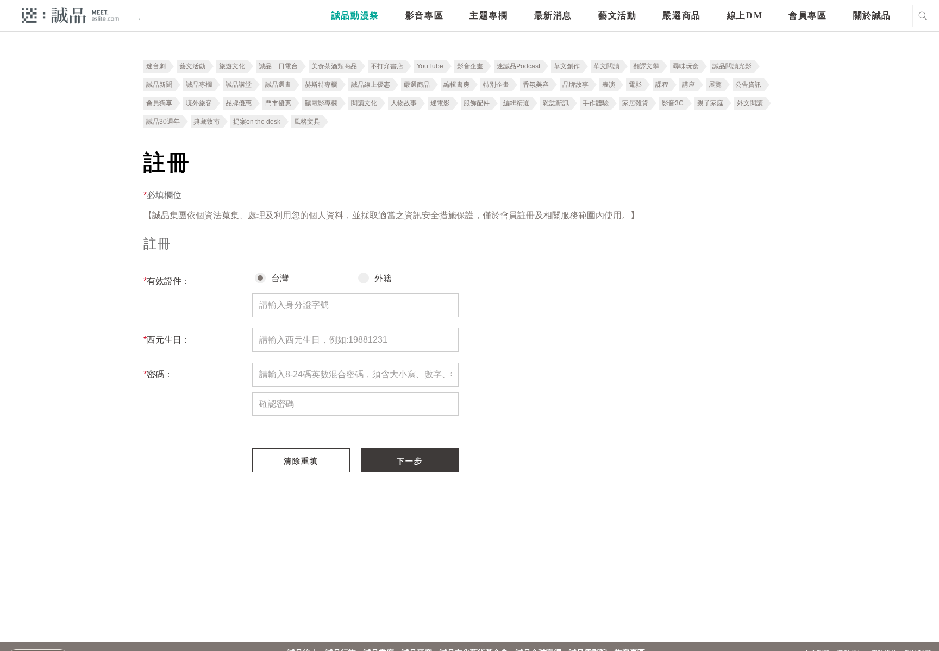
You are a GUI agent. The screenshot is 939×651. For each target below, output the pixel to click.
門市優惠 (278, 103)
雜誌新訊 (556, 103)
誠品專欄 (199, 85)
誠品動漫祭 (355, 15)
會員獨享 (159, 103)
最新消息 (553, 15)
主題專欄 (489, 15)
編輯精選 (516, 103)
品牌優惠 (239, 103)
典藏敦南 (206, 121)
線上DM (744, 15)
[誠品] (70, 15)
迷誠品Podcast (518, 66)
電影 (635, 85)
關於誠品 (872, 15)
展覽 (715, 85)
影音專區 (424, 15)
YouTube (430, 66)
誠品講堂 (239, 85)
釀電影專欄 (321, 103)
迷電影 (440, 103)
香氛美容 (536, 85)
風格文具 (307, 121)
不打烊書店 (387, 66)
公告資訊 (748, 85)
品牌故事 (575, 85)
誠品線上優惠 (370, 85)
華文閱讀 (606, 66)
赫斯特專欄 (321, 85)
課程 (661, 85)
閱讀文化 (364, 103)
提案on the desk (256, 121)
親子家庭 (710, 103)
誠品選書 (278, 85)
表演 (608, 85)
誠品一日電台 (278, 66)
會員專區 (807, 15)
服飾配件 (477, 103)
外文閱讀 (750, 103)
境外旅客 (199, 103)
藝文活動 (617, 15)
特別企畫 (496, 85)
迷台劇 (156, 66)
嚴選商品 (681, 15)
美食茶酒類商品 (334, 66)
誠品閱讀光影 (732, 66)
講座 (688, 85)
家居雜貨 (635, 103)
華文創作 (567, 66)
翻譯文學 (646, 66)
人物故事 (404, 103)
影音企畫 (470, 66)
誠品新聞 (159, 85)
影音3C (673, 103)
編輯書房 (456, 85)
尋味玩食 (686, 66)
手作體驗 (596, 103)
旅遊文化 (232, 66)
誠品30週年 (163, 121)
